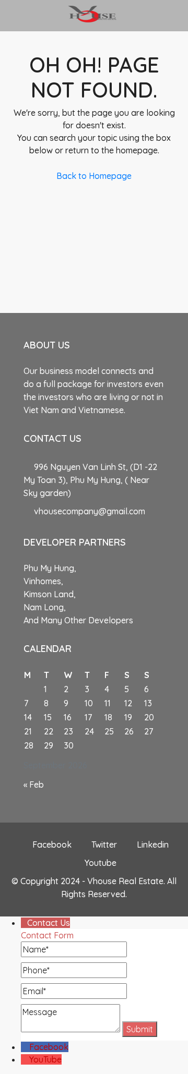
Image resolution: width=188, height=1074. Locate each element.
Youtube (99, 863)
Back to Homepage (94, 176)
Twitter (103, 844)
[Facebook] (25, 1047)
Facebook (51, 844)
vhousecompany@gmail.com (89, 511)
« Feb (34, 784)
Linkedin (152, 844)
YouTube (45, 1059)
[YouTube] (25, 1059)
